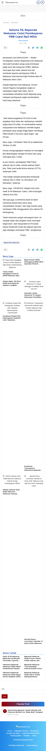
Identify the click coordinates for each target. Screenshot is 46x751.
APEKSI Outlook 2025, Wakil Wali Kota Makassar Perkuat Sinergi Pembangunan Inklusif (12, 492)
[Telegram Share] (37, 47)
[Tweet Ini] (33, 47)
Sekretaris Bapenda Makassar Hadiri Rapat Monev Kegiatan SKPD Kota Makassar (12, 675)
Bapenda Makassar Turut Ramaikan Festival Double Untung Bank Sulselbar (33, 667)
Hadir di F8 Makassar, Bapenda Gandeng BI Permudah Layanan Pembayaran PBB (11, 659)
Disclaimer (34, 731)
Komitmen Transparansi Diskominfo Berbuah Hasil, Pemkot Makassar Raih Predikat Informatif (33, 468)
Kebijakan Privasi (21, 731)
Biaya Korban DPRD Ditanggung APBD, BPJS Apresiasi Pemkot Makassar (33, 262)
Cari (3, 689)
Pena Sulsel (23, 41)
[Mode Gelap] (38, 2)
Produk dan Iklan (13, 733)
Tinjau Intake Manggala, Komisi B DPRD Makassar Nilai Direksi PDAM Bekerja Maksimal (11, 274)
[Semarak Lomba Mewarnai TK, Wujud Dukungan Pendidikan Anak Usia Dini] (33, 285)
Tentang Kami (15, 736)
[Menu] (3, 2)
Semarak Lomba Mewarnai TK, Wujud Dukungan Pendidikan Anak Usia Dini (33, 295)
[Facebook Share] (28, 47)
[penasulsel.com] (11, 2)
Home (9, 731)
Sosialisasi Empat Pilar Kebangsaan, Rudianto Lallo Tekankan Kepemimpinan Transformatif (12, 318)
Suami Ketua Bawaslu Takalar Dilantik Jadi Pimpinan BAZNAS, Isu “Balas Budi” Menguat (25, 711)
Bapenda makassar (11, 243)
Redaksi (26, 736)
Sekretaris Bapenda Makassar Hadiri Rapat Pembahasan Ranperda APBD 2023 (12, 667)
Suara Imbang (32, 745)
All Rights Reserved (16, 745)
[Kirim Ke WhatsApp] (41, 47)
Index (34, 736)
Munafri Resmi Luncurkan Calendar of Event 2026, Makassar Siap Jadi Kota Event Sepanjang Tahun (33, 641)
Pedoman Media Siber (31, 733)
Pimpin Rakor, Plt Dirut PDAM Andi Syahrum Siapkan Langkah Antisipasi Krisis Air (12, 283)
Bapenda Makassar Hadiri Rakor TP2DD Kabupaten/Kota (32, 675)
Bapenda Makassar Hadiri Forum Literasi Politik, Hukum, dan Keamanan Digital (32, 659)
